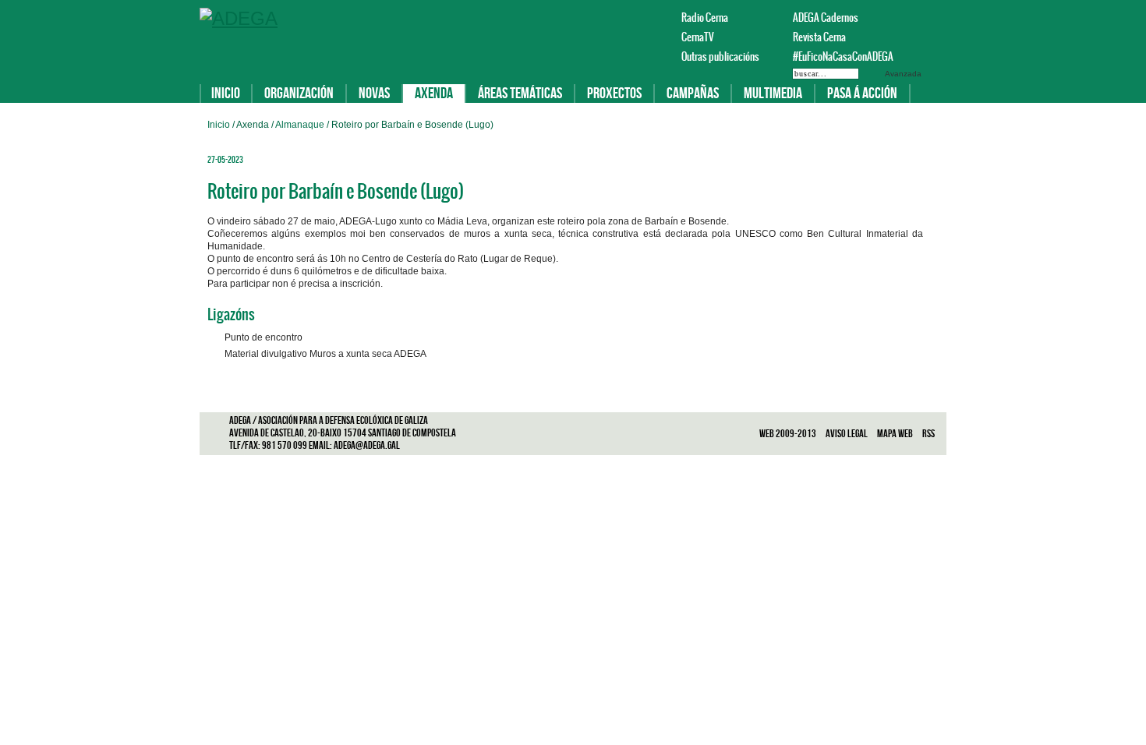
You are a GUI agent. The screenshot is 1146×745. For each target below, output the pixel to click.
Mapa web (895, 433)
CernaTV (697, 37)
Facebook (893, 17)
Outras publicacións (720, 56)
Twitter (912, 17)
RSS (928, 433)
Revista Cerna (819, 37)
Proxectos (614, 93)
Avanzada (903, 73)
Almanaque (301, 124)
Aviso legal (847, 433)
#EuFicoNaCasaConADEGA (836, 56)
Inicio (225, 93)
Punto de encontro (263, 337)
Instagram (930, 17)
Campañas (693, 93)
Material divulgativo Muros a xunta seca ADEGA (325, 353)
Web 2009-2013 (788, 433)
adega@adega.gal (367, 445)
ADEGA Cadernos (825, 17)
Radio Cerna (704, 17)
